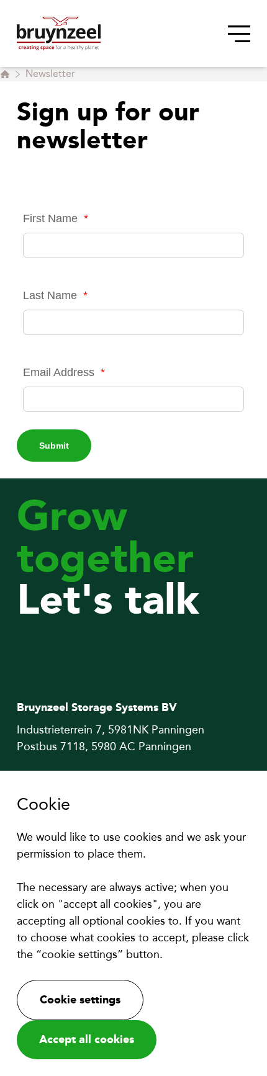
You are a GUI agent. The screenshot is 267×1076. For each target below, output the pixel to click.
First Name (55, 218)
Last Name (55, 295)
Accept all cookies (86, 1039)
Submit (54, 446)
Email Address (64, 372)
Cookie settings (80, 1000)
